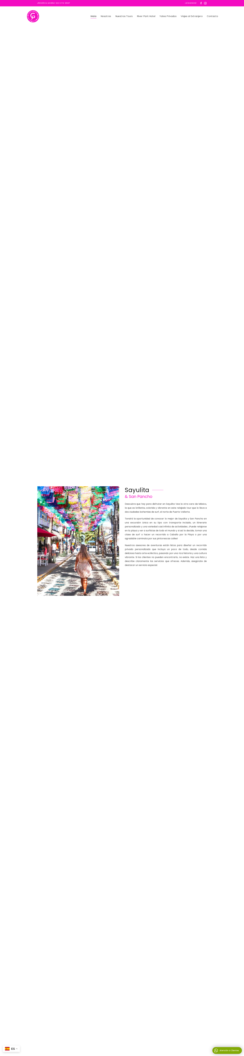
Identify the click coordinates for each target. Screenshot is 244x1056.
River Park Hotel (146, 16)
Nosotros (106, 16)
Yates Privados (168, 16)
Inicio (93, 16)
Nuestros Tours (124, 16)
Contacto (212, 16)
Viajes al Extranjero (192, 16)
